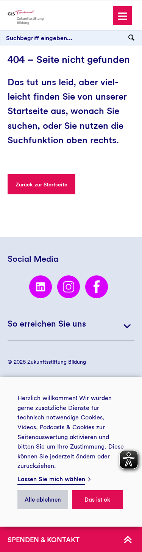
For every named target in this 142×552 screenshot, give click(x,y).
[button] (122, 15)
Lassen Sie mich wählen (51, 479)
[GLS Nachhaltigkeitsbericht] (25, 16)
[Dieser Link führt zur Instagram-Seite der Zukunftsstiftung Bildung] (68, 286)
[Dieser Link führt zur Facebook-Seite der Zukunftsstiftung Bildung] (96, 286)
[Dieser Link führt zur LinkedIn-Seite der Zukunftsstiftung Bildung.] (40, 286)
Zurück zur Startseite (41, 184)
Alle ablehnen (43, 499)
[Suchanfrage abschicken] (131, 37)
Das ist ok (97, 499)
